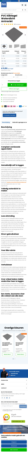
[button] (13, 359)
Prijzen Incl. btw (23, 1)
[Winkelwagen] (22, 5)
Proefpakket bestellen (9, 115)
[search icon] (25, 10)
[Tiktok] (9, 398)
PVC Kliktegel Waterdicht (7, 13)
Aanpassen (14, 446)
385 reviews (17, 24)
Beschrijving (6, 122)
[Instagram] (5, 398)
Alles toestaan (14, 450)
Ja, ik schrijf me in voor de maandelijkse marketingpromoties (12, 410)
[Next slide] (25, 35)
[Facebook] (2, 398)
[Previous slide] (3, 35)
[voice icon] (22, 10)
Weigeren (14, 442)
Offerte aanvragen (14, 89)
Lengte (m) (4, 75)
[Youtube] (7, 398)
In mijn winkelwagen (18, 85)
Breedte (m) (18, 75)
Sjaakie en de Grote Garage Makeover (16, 182)
